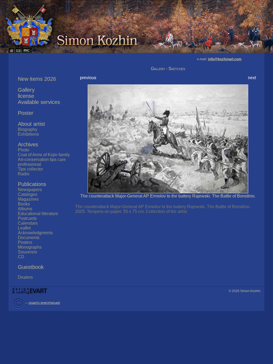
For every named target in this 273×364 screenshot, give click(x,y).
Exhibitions (28, 134)
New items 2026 (37, 79)
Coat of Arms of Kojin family (44, 154)
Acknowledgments (35, 232)
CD (21, 256)
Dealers (25, 277)
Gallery (26, 90)
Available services (39, 102)
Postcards (27, 218)
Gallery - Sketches (168, 68)
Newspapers (30, 189)
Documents (28, 237)
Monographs (30, 247)
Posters (25, 242)
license (26, 96)
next (252, 77)
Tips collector (30, 169)
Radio (23, 174)
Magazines (28, 199)
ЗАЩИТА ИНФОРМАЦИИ (44, 302)
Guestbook (31, 267)
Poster (25, 113)
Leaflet (24, 228)
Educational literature (38, 213)
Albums (25, 209)
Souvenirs (27, 252)
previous (88, 77)
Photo (23, 150)
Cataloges (27, 194)
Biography (27, 129)
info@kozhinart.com (225, 59)
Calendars (28, 223)
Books (24, 204)
